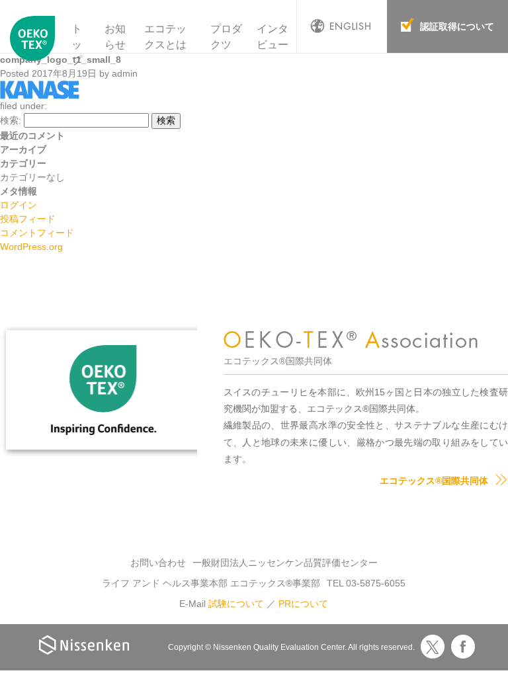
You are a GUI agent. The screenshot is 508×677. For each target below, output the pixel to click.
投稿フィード (28, 219)
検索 (166, 120)
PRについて (303, 603)
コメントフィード (37, 232)
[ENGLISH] (342, 26)
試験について (236, 603)
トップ (76, 44)
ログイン (18, 205)
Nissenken (84, 645)
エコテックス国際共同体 (33, 45)
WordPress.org (31, 246)
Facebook (463, 646)
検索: (10, 120)
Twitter (432, 646)
